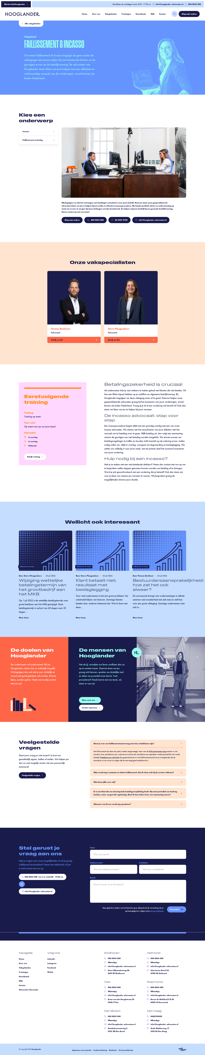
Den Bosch (112, 1011)
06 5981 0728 (121, 220)
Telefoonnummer (97, 862)
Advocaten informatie (28, 989)
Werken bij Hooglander (14, 4)
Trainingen (126, 14)
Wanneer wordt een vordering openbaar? (112, 804)
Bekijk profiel (57, 340)
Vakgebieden (111, 14)
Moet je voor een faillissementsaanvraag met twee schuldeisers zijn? (124, 743)
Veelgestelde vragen (31, 775)
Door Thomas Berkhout (143, 575)
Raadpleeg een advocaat (109, 757)
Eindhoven (111, 953)
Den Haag (154, 1011)
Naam (93, 847)
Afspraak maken (189, 14)
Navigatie (26, 953)
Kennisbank (141, 14)
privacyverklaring (156, 911)
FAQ (152, 14)
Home (84, 14)
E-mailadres (144, 862)
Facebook (51, 967)
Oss (107, 982)
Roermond (155, 982)
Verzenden (174, 909)
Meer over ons (88, 700)
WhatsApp (112, 962)
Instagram (51, 963)
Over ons (96, 14)
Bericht (92, 877)
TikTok (50, 972)
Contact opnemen (89, 707)
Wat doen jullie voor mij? (105, 782)
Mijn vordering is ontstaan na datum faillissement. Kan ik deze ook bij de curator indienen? (134, 772)
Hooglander (36, 1049)
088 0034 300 (97, 220)
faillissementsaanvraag (157, 751)
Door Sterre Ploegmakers (30, 575)
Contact (162, 14)
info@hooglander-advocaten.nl (169, 4)
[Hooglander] (21, 14)
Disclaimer (113, 1050)
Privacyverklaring (126, 1050)
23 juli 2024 (50, 575)
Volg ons (53, 953)
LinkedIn (51, 959)
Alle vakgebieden (32, 23)
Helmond (153, 953)
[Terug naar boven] (200, 1050)
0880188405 (156, 1016)
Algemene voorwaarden (81, 1050)
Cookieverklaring (100, 1050)
